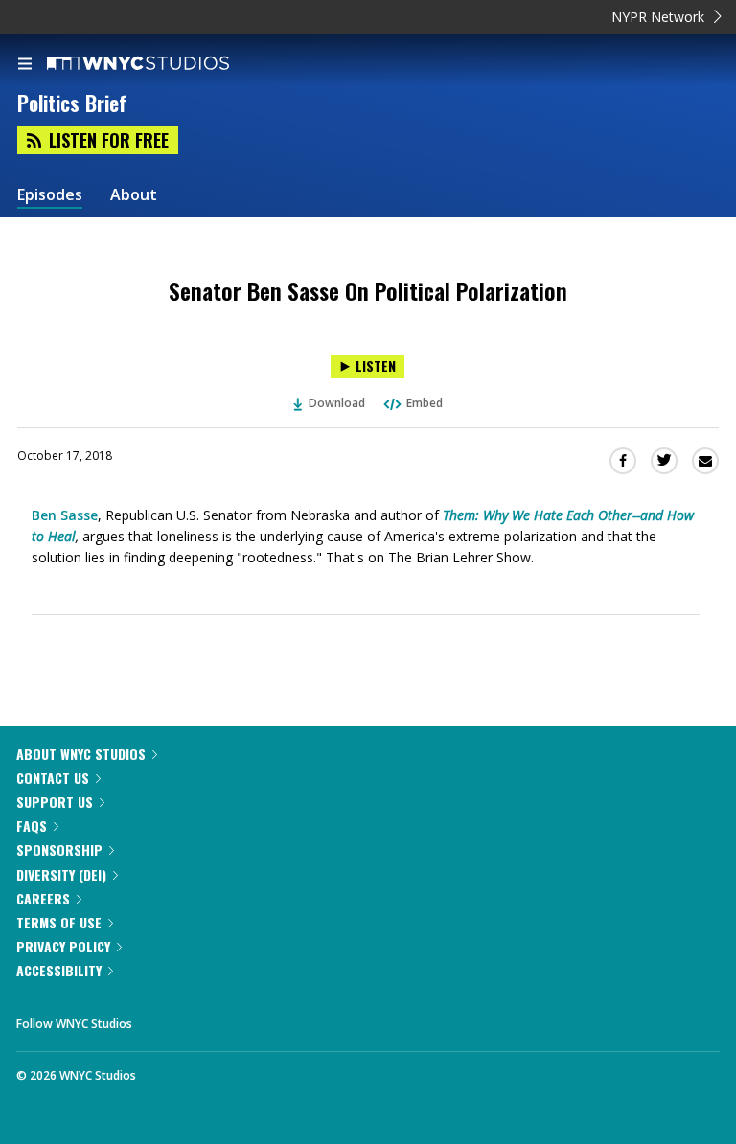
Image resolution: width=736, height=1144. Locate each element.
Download (337, 403)
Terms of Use (59, 922)
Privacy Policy (63, 946)
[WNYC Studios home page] (162, 64)
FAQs (31, 825)
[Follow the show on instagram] (270, 1018)
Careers (43, 898)
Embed (424, 403)
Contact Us (52, 777)
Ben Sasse (65, 515)
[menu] (25, 65)
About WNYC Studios (81, 754)
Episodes (49, 195)
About (133, 195)
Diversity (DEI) (61, 874)
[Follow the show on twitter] (218, 1018)
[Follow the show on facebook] (165, 1018)
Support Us (54, 801)
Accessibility (59, 970)
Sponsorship (59, 849)
